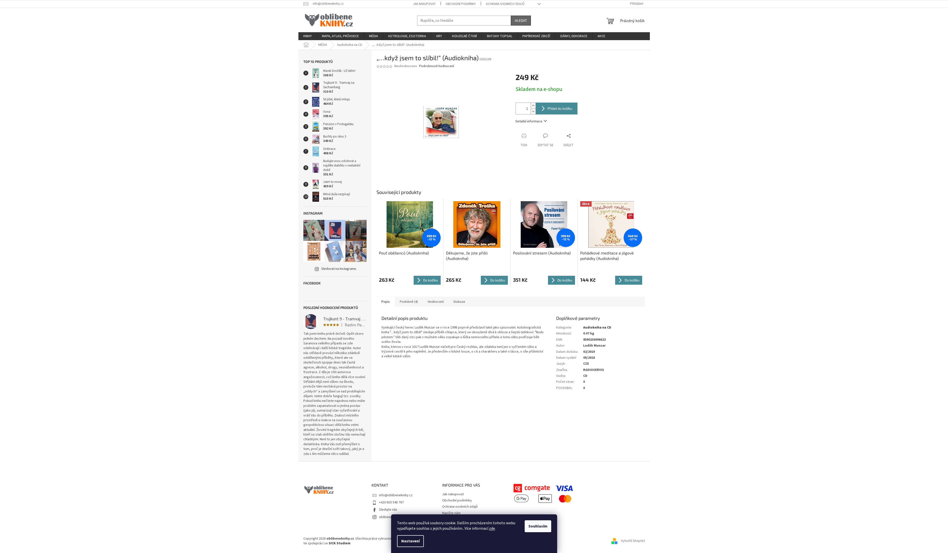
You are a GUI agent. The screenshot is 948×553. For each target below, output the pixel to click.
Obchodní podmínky (461, 4)
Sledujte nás (388, 509)
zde (492, 528)
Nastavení (410, 541)
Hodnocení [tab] (436, 301)
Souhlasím (537, 526)
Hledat (521, 20)
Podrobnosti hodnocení (436, 66)
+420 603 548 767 (391, 502)
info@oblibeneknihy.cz (396, 495)
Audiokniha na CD (597, 327)
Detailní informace (529, 121)
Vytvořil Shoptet (633, 541)
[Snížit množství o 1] (533, 111)
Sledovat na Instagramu (338, 268)
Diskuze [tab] (459, 301)
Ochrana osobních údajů (505, 4)
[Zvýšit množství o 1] (533, 106)
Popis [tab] (385, 301)
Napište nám (451, 513)
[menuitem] (307, 36)
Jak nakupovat (424, 4)
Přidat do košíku (559, 108)
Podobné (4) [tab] (409, 301)
